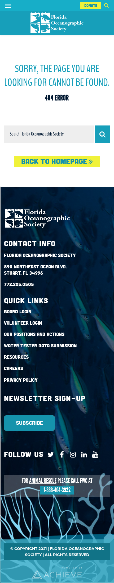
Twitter (49, 454)
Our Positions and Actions (34, 334)
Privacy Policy (21, 380)
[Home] (57, 23)
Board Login (17, 312)
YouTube (94, 454)
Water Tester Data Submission (40, 346)
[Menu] (16, 5)
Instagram (72, 454)
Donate (90, 5)
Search (106, 5)
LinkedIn (83, 454)
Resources (16, 357)
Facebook (60, 454)
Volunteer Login (23, 323)
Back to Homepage (54, 161)
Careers (13, 368)
